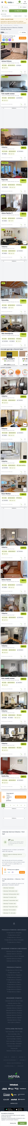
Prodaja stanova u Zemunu (14, 937)
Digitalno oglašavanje (9, 1060)
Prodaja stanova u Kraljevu (14, 991)
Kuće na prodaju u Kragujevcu (14, 1036)
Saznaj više (13, 1123)
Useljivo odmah (18, 16)
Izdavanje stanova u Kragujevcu (14, 1005)
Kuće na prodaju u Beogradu (14, 1043)
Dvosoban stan (9, 897)
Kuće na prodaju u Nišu (14, 1034)
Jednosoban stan (10, 891)
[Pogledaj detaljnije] (14, 50)
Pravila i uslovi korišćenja (14, 1063)
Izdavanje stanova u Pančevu (14, 1015)
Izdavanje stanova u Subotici (14, 1008)
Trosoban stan (9, 903)
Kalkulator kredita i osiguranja (14, 1050)
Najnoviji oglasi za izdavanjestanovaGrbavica (12, 855)
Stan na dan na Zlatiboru (14, 1022)
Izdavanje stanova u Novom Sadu (14, 1001)
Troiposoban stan (10, 906)
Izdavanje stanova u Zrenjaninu (14, 1010)
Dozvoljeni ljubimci (6, 16)
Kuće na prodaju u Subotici (14, 1038)
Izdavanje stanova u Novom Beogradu (14, 956)
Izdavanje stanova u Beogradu (14, 951)
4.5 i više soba (9, 913)
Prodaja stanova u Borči (14, 935)
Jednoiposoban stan (11, 894)
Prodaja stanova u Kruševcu (14, 984)
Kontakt (21, 1057)
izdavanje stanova (8, 25)
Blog (5, 1057)
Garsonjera (8, 888)
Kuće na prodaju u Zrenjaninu (14, 1041)
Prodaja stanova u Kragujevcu (14, 975)
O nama (13, 1057)
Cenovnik (22, 1060)
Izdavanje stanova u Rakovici (14, 961)
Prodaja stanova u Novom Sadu (14, 970)
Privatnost (20, 1066)
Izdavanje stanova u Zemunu (14, 953)
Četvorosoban (9, 910)
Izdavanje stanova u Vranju (14, 1020)
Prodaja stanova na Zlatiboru (14, 989)
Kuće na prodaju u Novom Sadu (14, 1031)
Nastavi (22, 1123)
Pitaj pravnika (14, 1048)
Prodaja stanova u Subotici (14, 977)
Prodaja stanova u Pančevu (14, 987)
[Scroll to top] (14, 923)
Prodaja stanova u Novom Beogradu (14, 940)
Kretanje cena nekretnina (14, 1046)
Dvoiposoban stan (10, 900)
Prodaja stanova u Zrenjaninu (14, 979)
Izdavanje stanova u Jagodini (14, 1017)
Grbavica (16, 25)
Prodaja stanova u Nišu (14, 972)
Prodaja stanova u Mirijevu (14, 942)
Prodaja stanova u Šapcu (14, 982)
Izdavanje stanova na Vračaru (14, 958)
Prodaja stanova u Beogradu (14, 932)
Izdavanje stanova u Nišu (14, 1003)
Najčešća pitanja (9, 1066)
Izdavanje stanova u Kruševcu (14, 1013)
